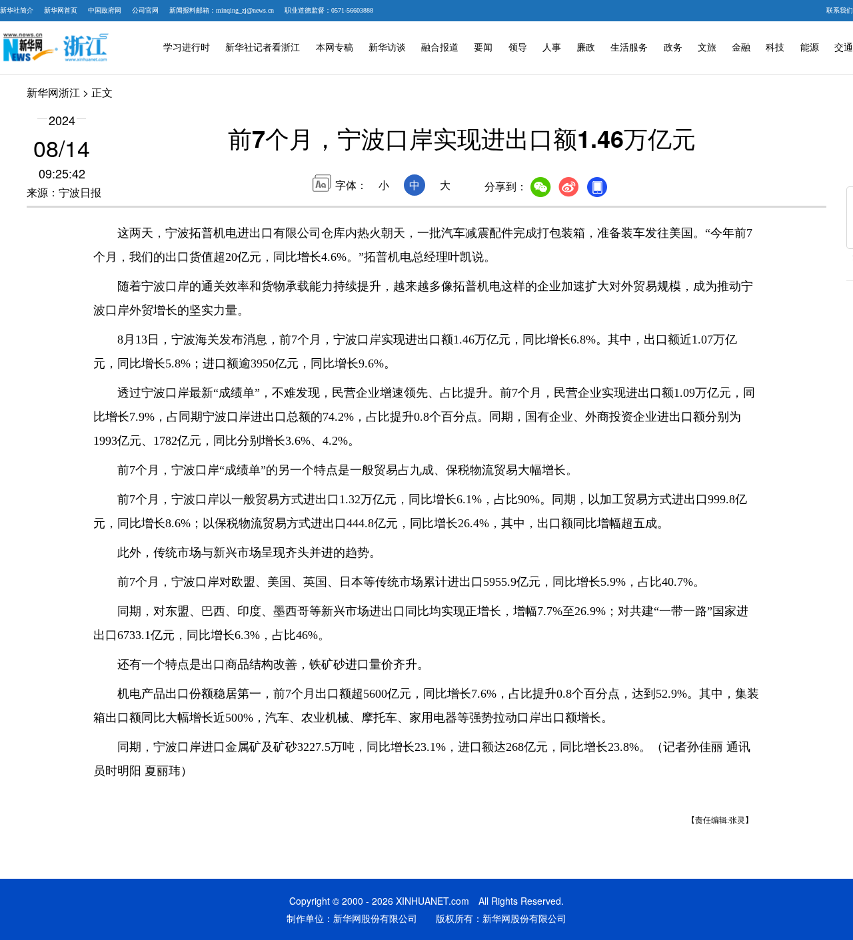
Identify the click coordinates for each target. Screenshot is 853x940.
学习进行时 (186, 48)
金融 (741, 48)
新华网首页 (60, 10)
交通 (843, 48)
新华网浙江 (53, 92)
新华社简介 (16, 10)
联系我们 (839, 10)
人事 (551, 48)
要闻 (483, 48)
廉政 (585, 48)
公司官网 (145, 10)
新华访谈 (387, 48)
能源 (809, 48)
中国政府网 (104, 10)
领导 (517, 48)
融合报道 (439, 48)
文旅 (707, 48)
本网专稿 (334, 48)
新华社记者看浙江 (262, 48)
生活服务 (629, 48)
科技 (775, 48)
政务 (673, 48)
